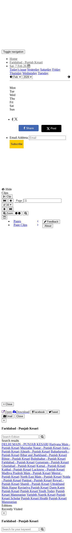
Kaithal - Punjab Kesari (16, 469)
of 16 (6, 204)
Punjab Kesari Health (34, 498)
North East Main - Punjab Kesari (41, 476)
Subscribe (16, 144)
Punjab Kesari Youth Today (37, 491)
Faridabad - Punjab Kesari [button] (26, 62)
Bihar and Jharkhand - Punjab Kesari (43, 455)
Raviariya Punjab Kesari (33, 487)
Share (30, 128)
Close (19, 416)
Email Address (19, 137)
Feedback (52, 221)
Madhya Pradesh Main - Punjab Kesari (26, 473)
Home (13, 58)
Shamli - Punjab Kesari (34, 484)
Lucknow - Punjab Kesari (48, 469)
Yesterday (33, 69)
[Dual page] (4, 217)
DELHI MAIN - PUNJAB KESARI (25, 444)
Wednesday (29, 73)
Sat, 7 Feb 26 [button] (18, 66)
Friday (56, 69)
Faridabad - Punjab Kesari (18, 462)
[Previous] (37, 221)
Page (19, 200)
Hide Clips (7, 191)
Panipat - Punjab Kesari (37, 480)
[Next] (37, 225)
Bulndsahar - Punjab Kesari (48, 458)
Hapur (13, 487)
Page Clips (20, 225)
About (47, 225)
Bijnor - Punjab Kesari (16, 458)
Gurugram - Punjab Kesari (52, 462)
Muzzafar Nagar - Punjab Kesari (40, 448)
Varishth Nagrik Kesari (41, 494)
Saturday (45, 69)
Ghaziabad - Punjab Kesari (19, 466)
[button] (14, 119)
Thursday (16, 73)
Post (53, 128)
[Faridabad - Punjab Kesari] (36, 44)
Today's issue (18, 69)
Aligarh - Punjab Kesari (35, 451)
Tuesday (43, 73)
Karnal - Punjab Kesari (50, 466)
